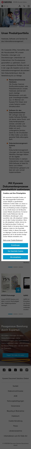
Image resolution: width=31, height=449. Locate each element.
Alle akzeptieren (15, 257)
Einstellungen (15, 245)
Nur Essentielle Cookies (15, 251)
